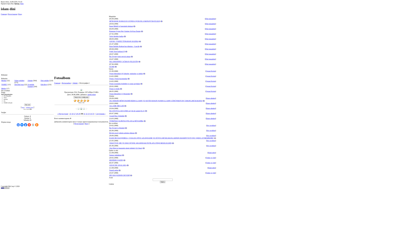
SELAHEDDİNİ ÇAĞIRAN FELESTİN (123, 62)
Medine (3, 81)
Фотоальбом (66, 83)
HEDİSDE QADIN (116, 160)
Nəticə (23, 107)
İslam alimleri (210, 98)
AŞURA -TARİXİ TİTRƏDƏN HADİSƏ (124, 41)
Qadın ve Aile (210, 158)
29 (79, 114)
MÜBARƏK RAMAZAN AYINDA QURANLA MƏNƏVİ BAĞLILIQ (134, 21)
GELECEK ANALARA (117, 165)
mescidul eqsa (19, 84)
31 (84, 114)
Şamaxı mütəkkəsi (115, 155)
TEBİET (4, 84)
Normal (6, 99)
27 (75, 114)
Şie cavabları (211, 125)
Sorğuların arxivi (29, 107)
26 (73, 114)
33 (89, 114)
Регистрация (12, 14)
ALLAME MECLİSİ (116, 106)
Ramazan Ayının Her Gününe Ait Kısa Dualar (125, 31)
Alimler (30, 81)
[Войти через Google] (33, 125)
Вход (20, 14)
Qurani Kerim (210, 71)
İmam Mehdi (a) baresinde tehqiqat (121, 26)
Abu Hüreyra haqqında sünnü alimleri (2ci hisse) (125, 148)
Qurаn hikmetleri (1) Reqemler (119, 94)
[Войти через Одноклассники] (36, 124)
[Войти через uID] (18, 124)
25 (70, 114)
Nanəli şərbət (113, 170)
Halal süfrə (211, 153)
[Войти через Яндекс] (29, 124)
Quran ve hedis (114, 89)
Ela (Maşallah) (7, 96)
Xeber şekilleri (19, 81)
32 (87, 114)
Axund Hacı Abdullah (116, 116)
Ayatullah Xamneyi (31, 85)
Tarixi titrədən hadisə (116, 36)
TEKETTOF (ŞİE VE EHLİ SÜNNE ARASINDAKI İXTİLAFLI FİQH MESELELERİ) (140, 143)
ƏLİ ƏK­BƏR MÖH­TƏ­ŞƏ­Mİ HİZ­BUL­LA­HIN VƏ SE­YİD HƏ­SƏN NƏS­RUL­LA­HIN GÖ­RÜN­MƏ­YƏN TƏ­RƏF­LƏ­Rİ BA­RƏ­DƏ (155, 101)
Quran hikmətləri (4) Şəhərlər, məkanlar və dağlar (126, 74)
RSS (22, 4)
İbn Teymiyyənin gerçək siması (119, 56)
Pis (4, 101)
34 (91, 114)
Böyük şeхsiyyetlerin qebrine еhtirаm (122, 133)
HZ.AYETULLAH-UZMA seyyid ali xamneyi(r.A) (127, 111)
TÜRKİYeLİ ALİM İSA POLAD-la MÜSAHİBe (126, 121)
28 (77, 114)
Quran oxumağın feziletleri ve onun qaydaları (124, 84)
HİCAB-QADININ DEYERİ (119, 175)
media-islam (92, 94)
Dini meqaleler (210, 19)
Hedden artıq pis (8, 102)
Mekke (3, 88)
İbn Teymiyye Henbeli (117, 128)
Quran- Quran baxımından (118, 79)
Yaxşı (5, 97)
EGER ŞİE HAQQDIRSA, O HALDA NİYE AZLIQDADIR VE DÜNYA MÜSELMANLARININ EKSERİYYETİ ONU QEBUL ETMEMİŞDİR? (161, 138)
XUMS (111, 67)
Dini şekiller (45, 81)
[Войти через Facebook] (25, 124)
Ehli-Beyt (44, 84)
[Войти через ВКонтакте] (22, 124)
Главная (4, 14)
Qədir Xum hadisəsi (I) (117, 51)
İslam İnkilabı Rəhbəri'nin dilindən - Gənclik (124, 46)
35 (93, 114)
